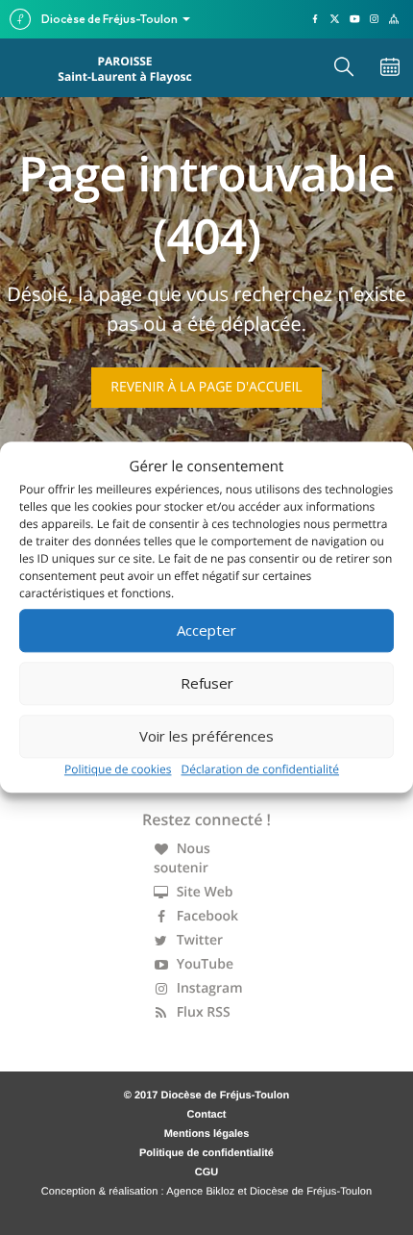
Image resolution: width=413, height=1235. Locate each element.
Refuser (207, 683)
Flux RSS (202, 1012)
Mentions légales (207, 1134)
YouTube (203, 964)
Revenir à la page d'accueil (206, 387)
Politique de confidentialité (206, 1153)
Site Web (203, 892)
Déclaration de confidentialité (261, 769)
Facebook (205, 916)
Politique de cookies (118, 769)
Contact (207, 1115)
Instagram (208, 988)
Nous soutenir (182, 858)
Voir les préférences (206, 735)
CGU (206, 1172)
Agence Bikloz (200, 1191)
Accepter (206, 630)
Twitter (198, 940)
